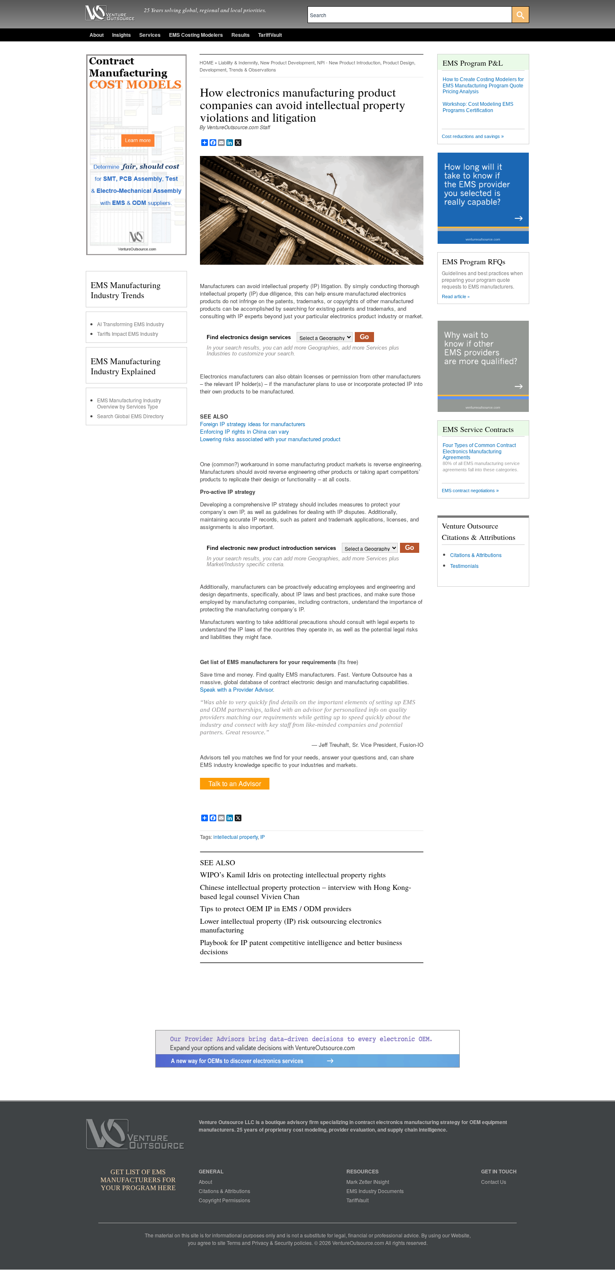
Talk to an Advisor (234, 783)
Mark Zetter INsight (367, 1181)
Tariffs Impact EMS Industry (127, 333)
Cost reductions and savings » (473, 136)
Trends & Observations (252, 69)
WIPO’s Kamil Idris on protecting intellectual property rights (293, 874)
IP (262, 836)
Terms (234, 1242)
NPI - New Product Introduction (348, 62)
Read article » (456, 296)
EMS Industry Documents (375, 1190)
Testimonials (464, 565)
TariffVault (270, 34)
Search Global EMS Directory (130, 415)
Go (364, 336)
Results (240, 34)
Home (206, 62)
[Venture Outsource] (136, 1137)
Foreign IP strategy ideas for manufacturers (252, 424)
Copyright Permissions (224, 1200)
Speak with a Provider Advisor (236, 689)
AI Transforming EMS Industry (130, 323)
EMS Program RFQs (473, 261)
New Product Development (287, 62)
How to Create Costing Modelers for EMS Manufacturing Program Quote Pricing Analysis (483, 86)
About (97, 34)
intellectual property (235, 836)
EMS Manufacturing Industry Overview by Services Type (129, 403)
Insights (121, 34)
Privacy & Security (272, 1242)
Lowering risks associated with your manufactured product (270, 439)
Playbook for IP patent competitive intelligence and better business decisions (301, 946)
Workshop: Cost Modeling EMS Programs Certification (478, 107)
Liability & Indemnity (238, 62)
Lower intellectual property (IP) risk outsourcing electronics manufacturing (291, 925)
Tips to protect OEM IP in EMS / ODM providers (275, 908)
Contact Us (493, 1181)
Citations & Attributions (476, 554)
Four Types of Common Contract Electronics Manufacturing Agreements (479, 451)
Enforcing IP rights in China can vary (244, 431)
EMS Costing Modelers (196, 34)
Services (150, 34)
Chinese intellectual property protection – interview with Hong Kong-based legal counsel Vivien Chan (305, 891)
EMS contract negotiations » (470, 490)
